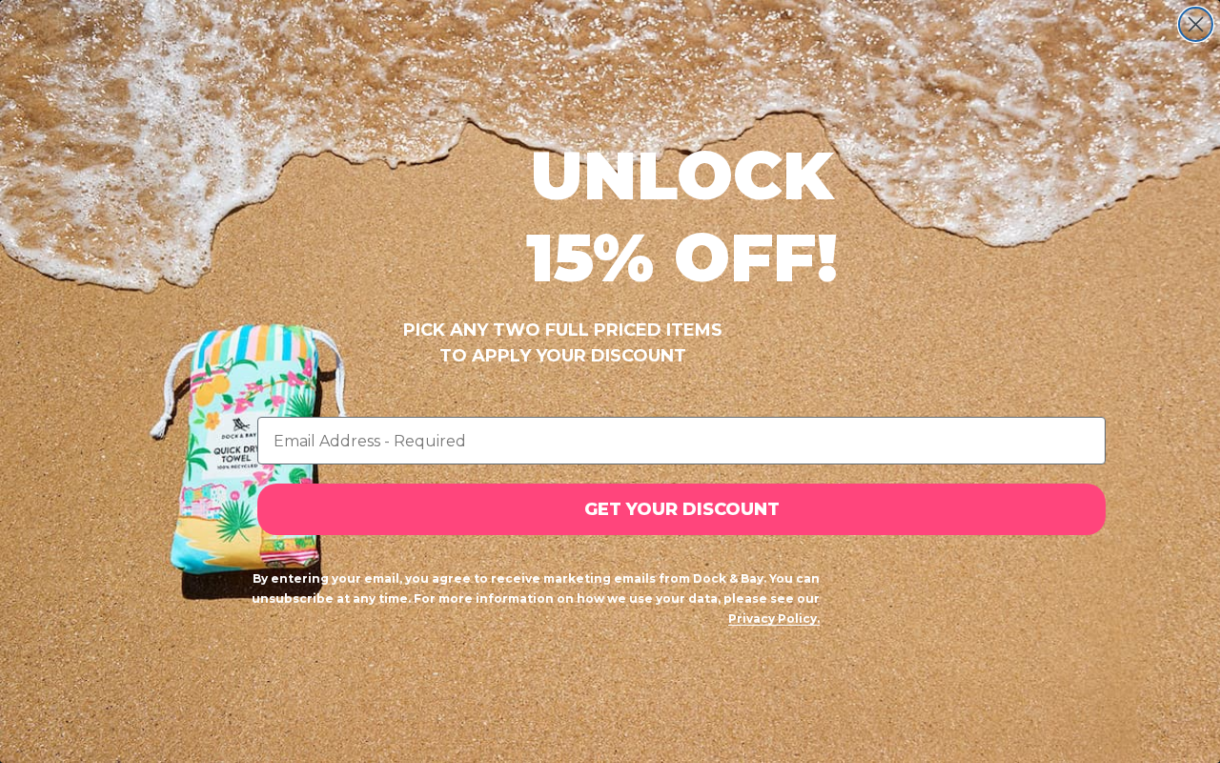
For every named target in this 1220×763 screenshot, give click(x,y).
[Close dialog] (1195, 24)
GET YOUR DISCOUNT (682, 509)
